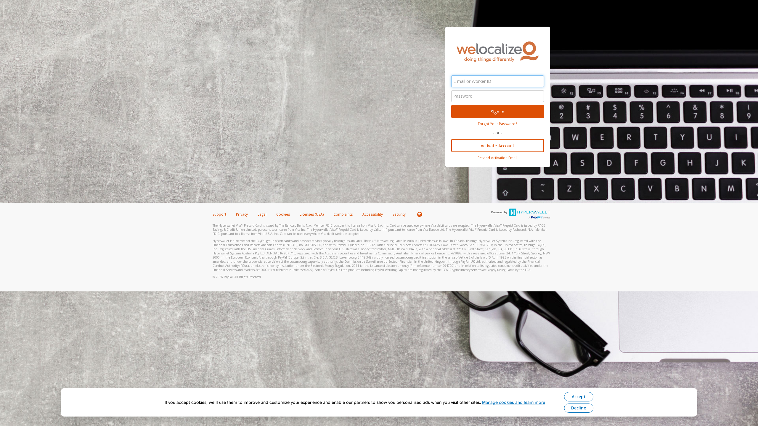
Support (219, 214)
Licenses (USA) (312, 214)
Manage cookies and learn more (513, 402)
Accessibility (372, 214)
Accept (579, 396)
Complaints (343, 214)
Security (399, 214)
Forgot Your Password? (497, 123)
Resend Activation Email (497, 157)
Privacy (242, 214)
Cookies (283, 214)
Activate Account (497, 146)
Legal (262, 214)
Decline (578, 408)
